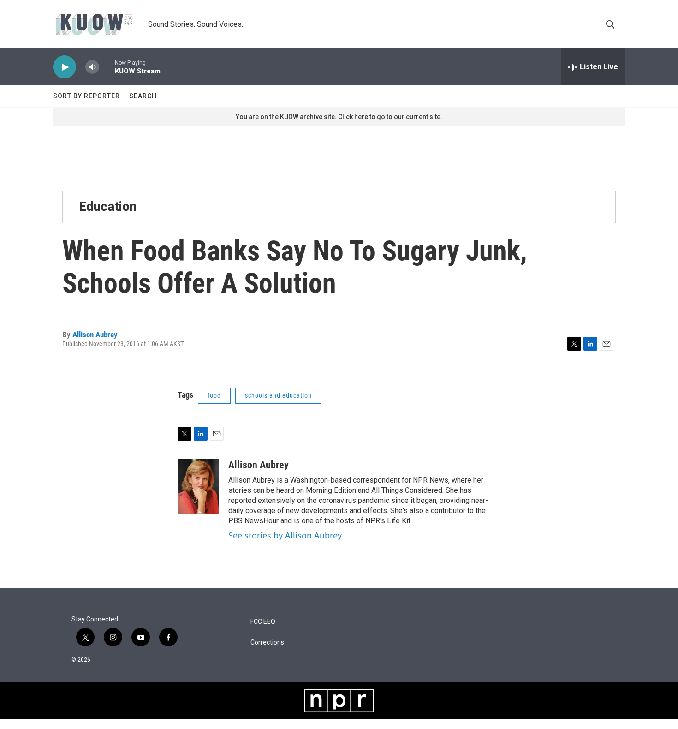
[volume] (92, 67)
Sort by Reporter (86, 96)
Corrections (267, 642)
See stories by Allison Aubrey (285, 535)
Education (108, 206)
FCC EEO (262, 621)
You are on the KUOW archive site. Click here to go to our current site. (339, 116)
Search (143, 96)
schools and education (278, 395)
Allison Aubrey (95, 334)
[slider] (107, 67)
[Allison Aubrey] (198, 486)
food (214, 395)
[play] (64, 67)
